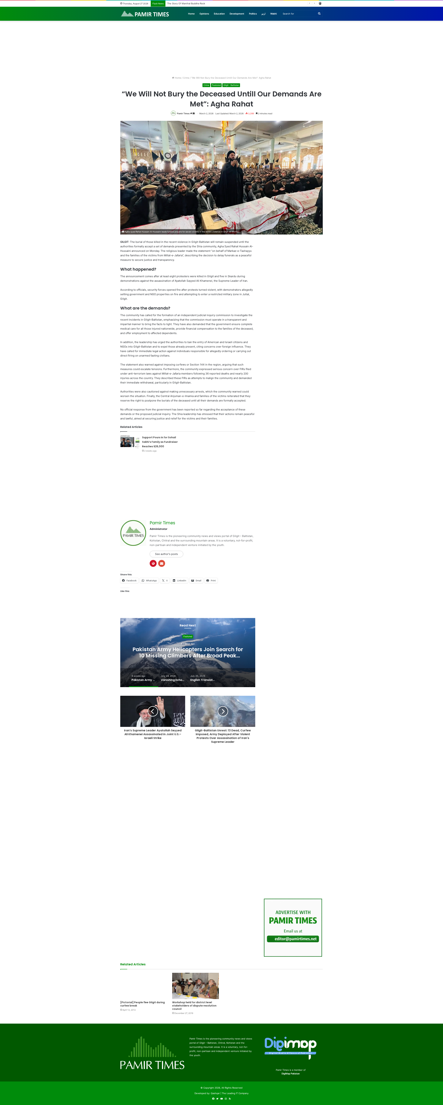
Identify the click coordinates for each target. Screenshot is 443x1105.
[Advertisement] (221, 46)
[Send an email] (194, 113)
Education (219, 13)
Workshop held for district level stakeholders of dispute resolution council (194, 1006)
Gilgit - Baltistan (231, 85)
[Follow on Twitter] (191, 113)
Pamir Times (183, 113)
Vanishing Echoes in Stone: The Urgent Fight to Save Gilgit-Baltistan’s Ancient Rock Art (187, 652)
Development (237, 13)
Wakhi (273, 13)
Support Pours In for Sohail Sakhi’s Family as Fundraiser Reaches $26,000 (160, 442)
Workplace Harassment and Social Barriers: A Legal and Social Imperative (206, 3)
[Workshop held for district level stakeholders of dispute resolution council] (195, 986)
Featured (216, 85)
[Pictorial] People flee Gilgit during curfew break (142, 1004)
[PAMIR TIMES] (145, 13)
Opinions (204, 13)
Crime (186, 77)
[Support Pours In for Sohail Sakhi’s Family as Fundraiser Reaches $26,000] (129, 441)
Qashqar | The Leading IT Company (229, 1093)
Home (191, 13)
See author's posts (166, 554)
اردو (263, 13)
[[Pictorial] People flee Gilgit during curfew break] (143, 986)
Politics (253, 13)
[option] (187, 652)
